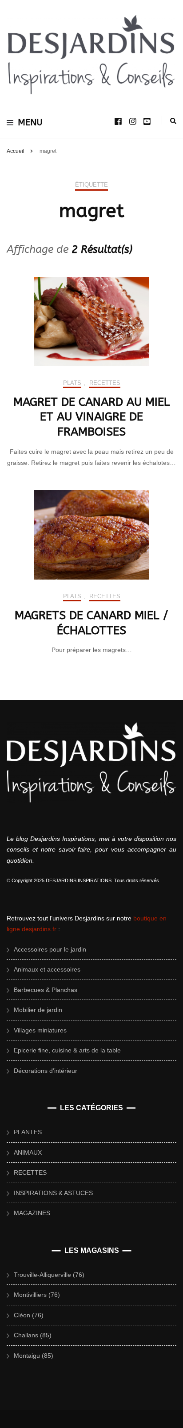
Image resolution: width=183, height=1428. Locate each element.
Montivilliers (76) (37, 1294)
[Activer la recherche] (173, 121)
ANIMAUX (28, 1152)
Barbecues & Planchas (45, 989)
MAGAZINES (32, 1212)
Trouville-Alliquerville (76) (49, 1274)
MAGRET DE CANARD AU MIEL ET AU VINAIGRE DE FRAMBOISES (91, 417)
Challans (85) (33, 1335)
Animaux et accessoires (47, 969)
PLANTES (28, 1132)
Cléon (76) (29, 1315)
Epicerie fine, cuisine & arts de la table (67, 1050)
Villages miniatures (40, 1030)
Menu (30, 122)
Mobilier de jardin (38, 1009)
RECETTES (104, 383)
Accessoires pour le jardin (50, 949)
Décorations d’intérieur (45, 1070)
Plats (72, 383)
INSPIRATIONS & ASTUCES (53, 1192)
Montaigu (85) (33, 1355)
